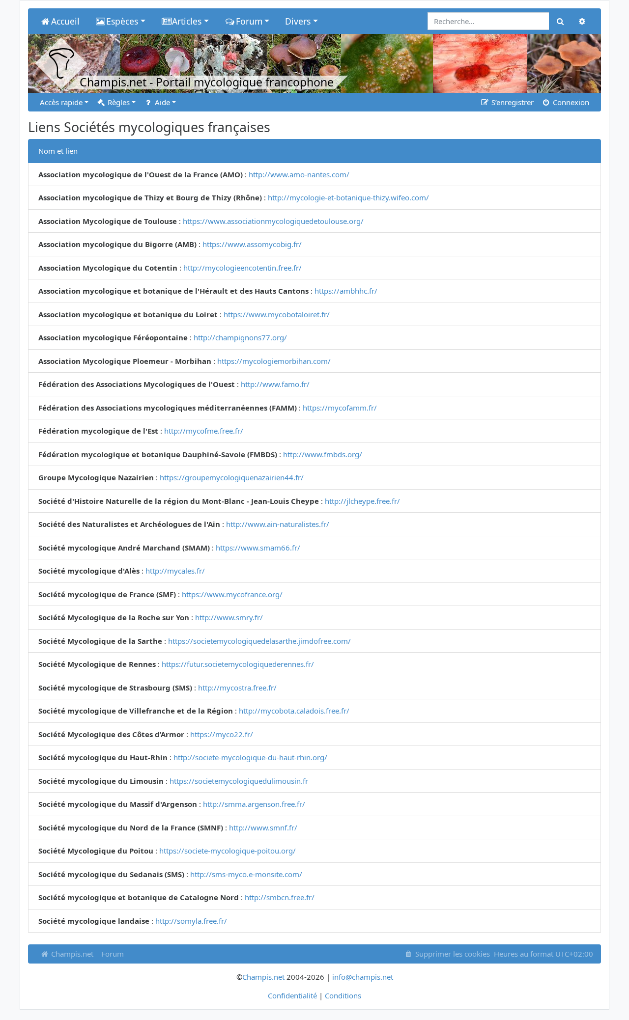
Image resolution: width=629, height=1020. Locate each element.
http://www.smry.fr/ (229, 617)
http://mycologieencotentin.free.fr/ (242, 268)
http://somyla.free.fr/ (191, 921)
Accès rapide (61, 102)
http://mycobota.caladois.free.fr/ (294, 711)
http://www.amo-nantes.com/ (299, 174)
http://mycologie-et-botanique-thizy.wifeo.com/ (348, 197)
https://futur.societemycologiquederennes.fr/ (238, 664)
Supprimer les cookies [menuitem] (451, 954)
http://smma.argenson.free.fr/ (254, 804)
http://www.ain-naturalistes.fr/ (277, 524)
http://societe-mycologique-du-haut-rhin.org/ (250, 757)
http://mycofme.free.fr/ (203, 431)
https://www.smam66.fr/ (258, 547)
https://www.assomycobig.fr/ (252, 244)
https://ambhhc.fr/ (345, 291)
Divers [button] (298, 21)
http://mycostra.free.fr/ (237, 687)
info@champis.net (362, 977)
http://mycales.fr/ (175, 571)
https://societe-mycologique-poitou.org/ (227, 850)
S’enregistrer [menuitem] (511, 102)
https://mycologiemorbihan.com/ (274, 361)
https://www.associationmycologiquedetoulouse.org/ (273, 221)
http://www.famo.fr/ (275, 384)
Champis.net (71, 954)
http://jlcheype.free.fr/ (362, 501)
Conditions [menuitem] (343, 995)
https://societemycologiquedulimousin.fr (239, 781)
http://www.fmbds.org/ (322, 454)
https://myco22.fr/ (221, 734)
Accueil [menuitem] (65, 21)
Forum (112, 954)
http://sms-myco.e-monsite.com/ (246, 874)
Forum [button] (249, 21)
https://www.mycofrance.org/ (232, 594)
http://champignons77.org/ (240, 337)
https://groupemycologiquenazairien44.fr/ (232, 477)
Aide (161, 102)
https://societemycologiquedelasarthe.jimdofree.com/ (259, 641)
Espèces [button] (122, 21)
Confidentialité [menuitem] (292, 995)
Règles (118, 102)
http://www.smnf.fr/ (263, 827)
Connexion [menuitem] (570, 102)
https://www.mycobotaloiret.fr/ (277, 314)
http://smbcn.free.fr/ (279, 897)
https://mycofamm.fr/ (340, 408)
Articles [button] (186, 21)
